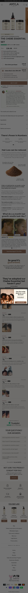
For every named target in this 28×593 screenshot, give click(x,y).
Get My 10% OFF (20, 302)
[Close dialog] (26, 290)
